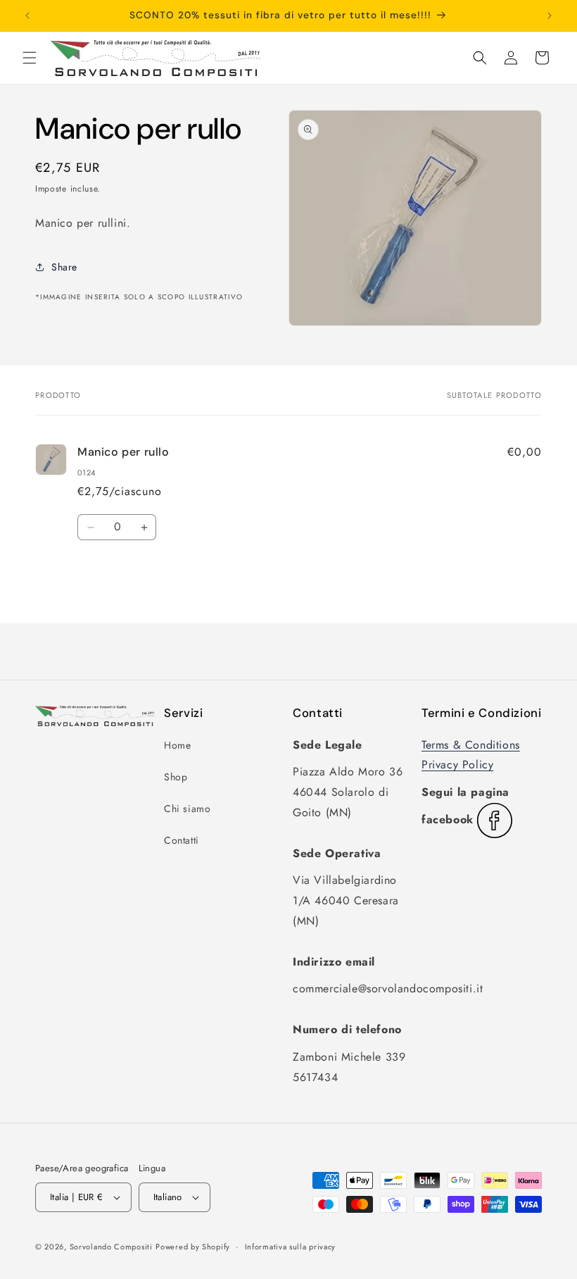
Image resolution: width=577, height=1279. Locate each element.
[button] (29, 57)
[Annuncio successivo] (549, 15)
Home (177, 745)
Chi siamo (187, 808)
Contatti (181, 840)
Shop (175, 777)
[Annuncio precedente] (27, 15)
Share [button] (64, 267)
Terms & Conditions (470, 745)
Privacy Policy (457, 764)
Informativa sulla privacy (290, 1246)
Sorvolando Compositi (111, 1246)
